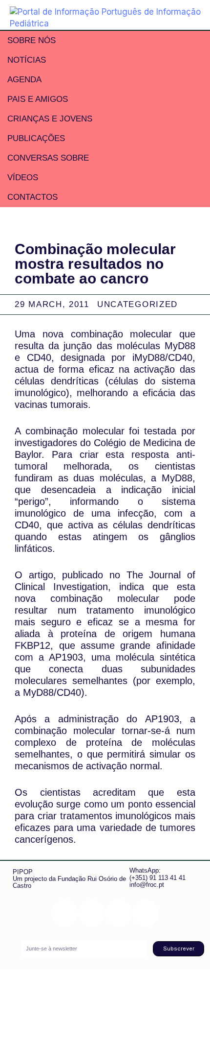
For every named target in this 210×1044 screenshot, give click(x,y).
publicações (36, 138)
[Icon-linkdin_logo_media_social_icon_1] (91, 913)
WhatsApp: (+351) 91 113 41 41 (157, 874)
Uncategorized (137, 304)
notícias (26, 60)
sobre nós (31, 40)
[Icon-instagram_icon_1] (64, 913)
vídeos (22, 177)
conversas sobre (48, 158)
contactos (32, 197)
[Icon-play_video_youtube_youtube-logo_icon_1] (145, 913)
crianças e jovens (49, 118)
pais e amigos (37, 99)
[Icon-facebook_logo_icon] (118, 913)
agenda (24, 79)
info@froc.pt (146, 884)
